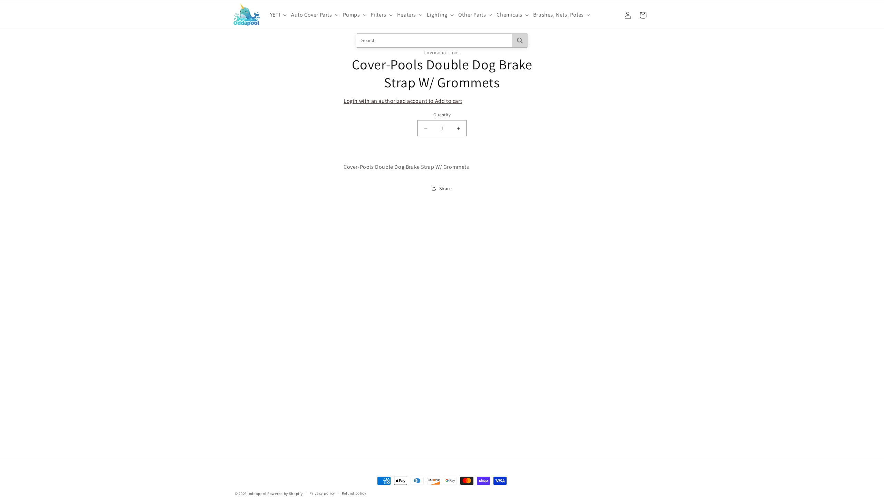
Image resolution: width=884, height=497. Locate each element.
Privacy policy (322, 493)
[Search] (520, 40)
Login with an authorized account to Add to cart (403, 101)
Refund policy (354, 493)
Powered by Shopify (285, 493)
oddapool (258, 493)
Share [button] (445, 188)
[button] (279, 15)
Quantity (442, 115)
